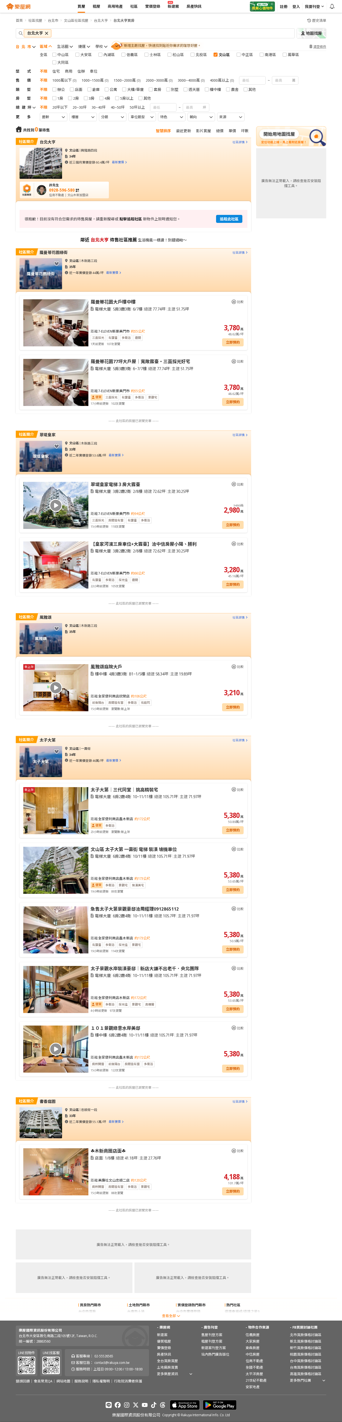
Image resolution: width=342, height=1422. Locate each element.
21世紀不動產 (256, 1380)
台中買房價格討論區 (305, 1360)
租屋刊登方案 (211, 1341)
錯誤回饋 (23, 1381)
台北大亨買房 (123, 20)
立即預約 (233, 342)
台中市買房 (87, 1311)
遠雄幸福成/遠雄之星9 (242, 1311)
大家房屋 (253, 1341)
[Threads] (163, 1405)
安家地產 (253, 1386)
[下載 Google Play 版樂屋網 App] (220, 1405)
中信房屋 (253, 1354)
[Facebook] (118, 1405)
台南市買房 (87, 1318)
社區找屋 (35, 20)
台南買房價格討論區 (305, 1367)
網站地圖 (63, 1381)
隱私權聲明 (101, 1381)
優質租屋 (164, 1341)
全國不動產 (254, 1367)
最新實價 (118, 162)
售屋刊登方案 (211, 1334)
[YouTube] (145, 1405)
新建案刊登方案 (213, 1347)
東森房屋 (253, 1347)
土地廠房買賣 (167, 1367)
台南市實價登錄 (188, 1318)
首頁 (19, 20)
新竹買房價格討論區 (305, 1347)
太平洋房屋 (254, 1373)
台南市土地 (136, 1311)
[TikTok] (154, 1405)
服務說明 (81, 1381)
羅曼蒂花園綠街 (54, 252)
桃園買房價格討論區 (305, 1354)
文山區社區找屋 (76, 20)
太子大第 (48, 740)
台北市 (53, 20)
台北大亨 (101, 20)
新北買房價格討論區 (305, 1341)
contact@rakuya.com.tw (111, 1362)
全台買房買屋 (167, 1360)
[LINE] (109, 1405)
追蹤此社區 (229, 218)
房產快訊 (164, 1354)
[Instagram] (127, 1405)
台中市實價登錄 (188, 1311)
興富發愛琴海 (235, 1318)
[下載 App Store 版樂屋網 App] (185, 1405)
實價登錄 (164, 1347)
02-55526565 (103, 1356)
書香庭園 (48, 1101)
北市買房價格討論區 (305, 1334)
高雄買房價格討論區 (305, 1373)
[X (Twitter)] (136, 1405)
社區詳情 (239, 142)
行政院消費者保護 (128, 1381)
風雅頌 (46, 617)
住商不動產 (254, 1360)
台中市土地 (136, 1318)
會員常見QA (43, 1381)
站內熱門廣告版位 (215, 1354)
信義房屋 (253, 1334)
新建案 (162, 1334)
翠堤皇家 (48, 435)
